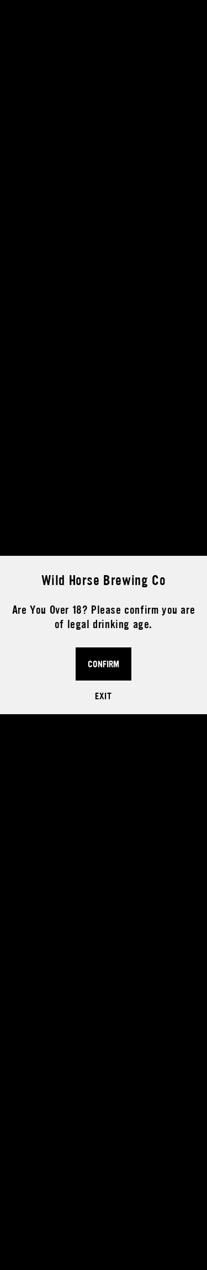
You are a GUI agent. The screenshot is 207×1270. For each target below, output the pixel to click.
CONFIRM (103, 664)
